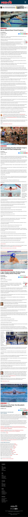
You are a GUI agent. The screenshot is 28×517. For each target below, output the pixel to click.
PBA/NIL (3, 469)
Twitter (6, 440)
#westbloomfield (17, 426)
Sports (5, 5)
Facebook (2, 440)
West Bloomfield (11, 458)
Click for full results (3, 243)
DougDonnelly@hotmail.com (12, 375)
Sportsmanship (4, 470)
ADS (2, 473)
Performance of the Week (5, 458)
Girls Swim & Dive (8, 5)
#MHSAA (8, 427)
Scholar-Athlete (4, 467)
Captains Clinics (4, 468)
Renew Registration (4, 498)
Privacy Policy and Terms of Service (16, 513)
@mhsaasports (2, 426)
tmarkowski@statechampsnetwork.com (12, 117)
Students (8, 403)
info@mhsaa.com (18, 511)
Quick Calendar (3, 477)
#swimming (13, 426)
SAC (2, 466)
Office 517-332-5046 (10, 511)
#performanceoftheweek (4, 427)
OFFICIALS (3, 496)
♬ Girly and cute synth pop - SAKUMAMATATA (14, 431)
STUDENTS (3, 464)
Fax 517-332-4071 (14, 511)
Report (12, 451)
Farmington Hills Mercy (5, 123)
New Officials (3, 499)
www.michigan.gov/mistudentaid (12, 439)
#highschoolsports (22, 426)
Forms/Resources (4, 478)
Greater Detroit (10, 123)
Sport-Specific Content (4, 500)
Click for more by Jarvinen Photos (17, 246)
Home (2, 5)
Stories (12, 5)
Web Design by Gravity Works (14, 514)
